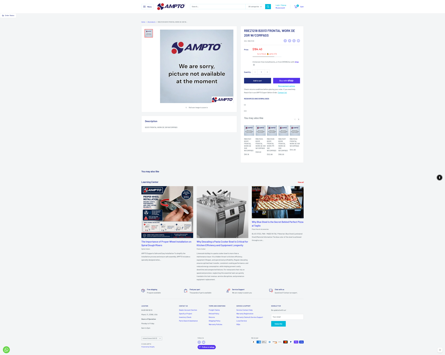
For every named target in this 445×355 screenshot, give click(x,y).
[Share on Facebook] (285, 40)
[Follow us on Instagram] (199, 342)
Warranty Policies (215, 324)
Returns (212, 317)
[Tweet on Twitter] (294, 40)
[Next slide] (298, 119)
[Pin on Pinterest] (289, 40)
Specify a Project (185, 314)
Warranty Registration (244, 314)
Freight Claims (214, 310)
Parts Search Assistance (188, 321)
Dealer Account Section (188, 310)
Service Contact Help (244, 310)
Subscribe (278, 324)
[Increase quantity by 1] (267, 72)
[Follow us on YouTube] (203, 342)
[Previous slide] (295, 119)
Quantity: (247, 72)
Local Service (241, 321)
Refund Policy (214, 314)
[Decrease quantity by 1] (255, 72)
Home (143, 22)
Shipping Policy (214, 321)
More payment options (286, 86)
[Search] (268, 6)
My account (280, 8)
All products (151, 22)
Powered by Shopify (147, 347)
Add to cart (257, 81)
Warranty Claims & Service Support (249, 317)
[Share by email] (298, 40)
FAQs (238, 324)
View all (301, 182)
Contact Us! (282, 92)
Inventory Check (185, 317)
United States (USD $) (150, 338)
